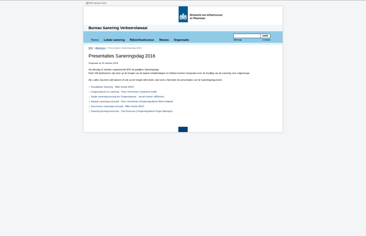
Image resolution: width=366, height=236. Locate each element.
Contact (266, 39)
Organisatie (181, 39)
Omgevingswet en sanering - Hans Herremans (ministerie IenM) (124, 91)
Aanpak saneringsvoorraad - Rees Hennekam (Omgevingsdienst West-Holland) (132, 101)
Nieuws (164, 39)
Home (95, 39)
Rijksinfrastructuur (142, 39)
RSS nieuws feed (97, 3)
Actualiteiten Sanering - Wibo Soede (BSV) (112, 87)
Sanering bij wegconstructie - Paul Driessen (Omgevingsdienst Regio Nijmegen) (132, 111)
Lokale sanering (114, 39)
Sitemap (237, 39)
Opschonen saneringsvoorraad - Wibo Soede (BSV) (117, 106)
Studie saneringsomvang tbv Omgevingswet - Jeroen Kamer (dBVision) (127, 96)
